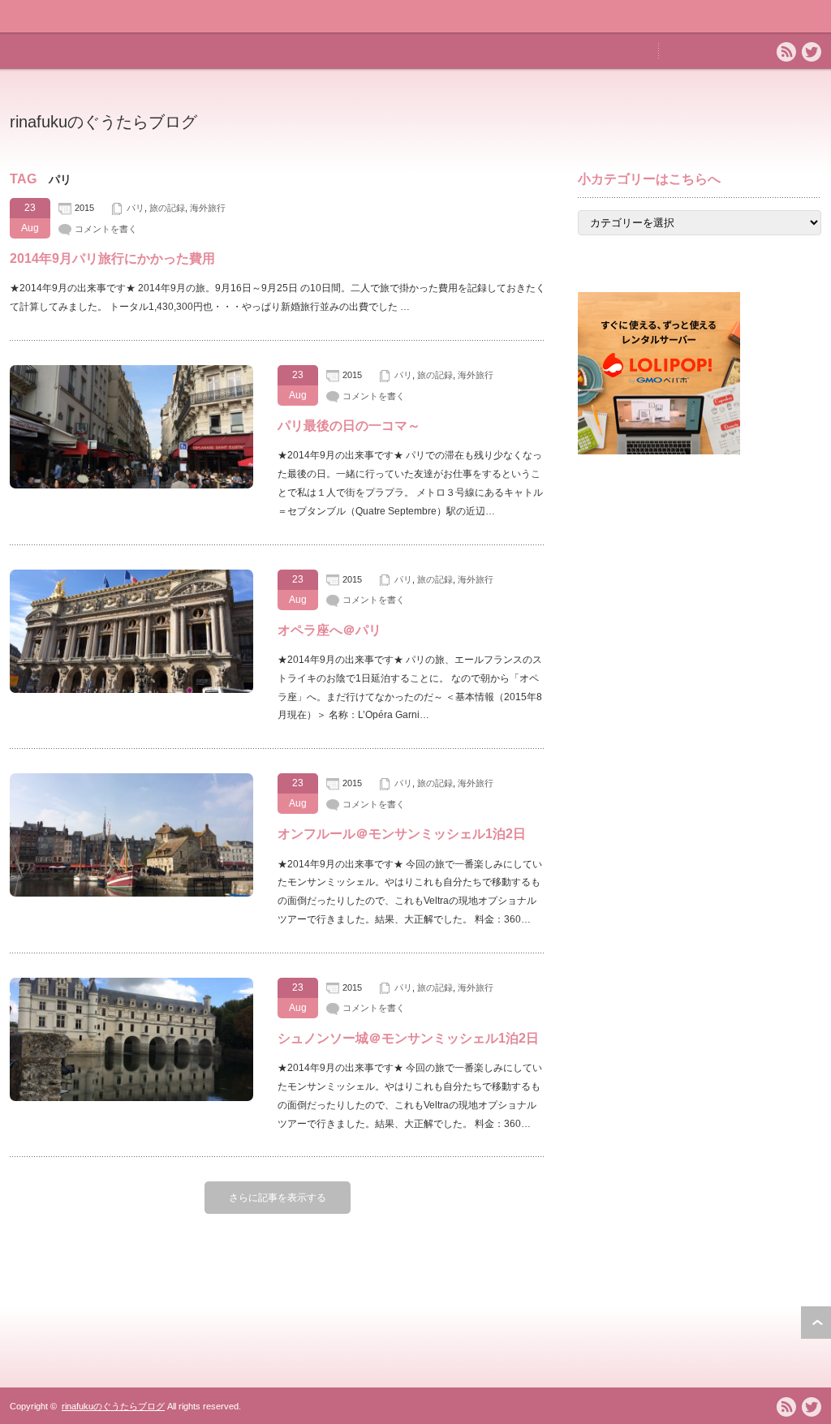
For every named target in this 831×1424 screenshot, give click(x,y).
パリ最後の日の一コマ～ (349, 425)
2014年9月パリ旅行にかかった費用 (112, 258)
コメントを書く (106, 229)
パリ (135, 208)
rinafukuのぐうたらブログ (103, 122)
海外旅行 (208, 208)
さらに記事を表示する (277, 1197)
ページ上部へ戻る (816, 1322)
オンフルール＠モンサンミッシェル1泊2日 (402, 834)
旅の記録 (167, 208)
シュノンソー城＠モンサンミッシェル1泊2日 (408, 1038)
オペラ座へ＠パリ (329, 630)
